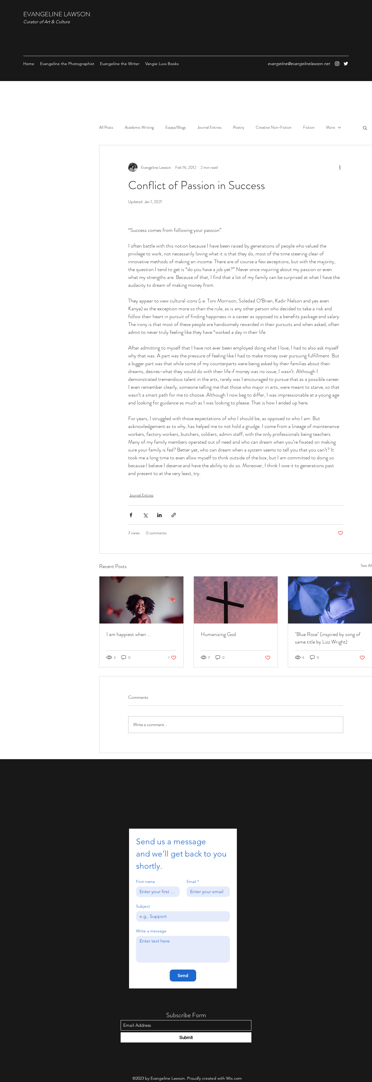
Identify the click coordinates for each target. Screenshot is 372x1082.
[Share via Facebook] (131, 515)
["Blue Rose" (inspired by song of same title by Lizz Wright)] (330, 600)
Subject (143, 906)
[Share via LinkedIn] (159, 515)
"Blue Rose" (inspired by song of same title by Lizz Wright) (327, 638)
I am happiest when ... (128, 634)
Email (193, 881)
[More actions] (339, 167)
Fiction (308, 127)
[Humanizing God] (236, 600)
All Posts (106, 127)
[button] (365, 127)
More (330, 127)
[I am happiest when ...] (141, 600)
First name (145, 881)
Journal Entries (209, 127)
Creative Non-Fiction (273, 127)
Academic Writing (139, 127)
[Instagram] (337, 64)
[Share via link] (173, 515)
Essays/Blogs (175, 127)
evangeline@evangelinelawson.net (299, 63)
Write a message (151, 931)
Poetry (238, 127)
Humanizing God (218, 634)
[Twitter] (346, 64)
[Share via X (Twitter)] (145, 515)
